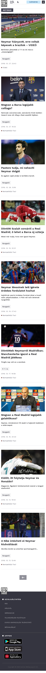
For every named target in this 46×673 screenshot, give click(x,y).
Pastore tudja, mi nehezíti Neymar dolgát (17, 169)
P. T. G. (5, 369)
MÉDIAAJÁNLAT (10, 627)
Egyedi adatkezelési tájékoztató (18, 622)
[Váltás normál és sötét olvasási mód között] (18, 2)
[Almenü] (12, 2)
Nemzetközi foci (9, 131)
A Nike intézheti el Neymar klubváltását (18, 542)
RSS (6, 603)
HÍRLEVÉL (8, 608)
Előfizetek (33, 2)
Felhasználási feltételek (15, 618)
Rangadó (6, 59)
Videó (5, 67)
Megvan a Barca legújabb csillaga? (17, 106)
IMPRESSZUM (9, 613)
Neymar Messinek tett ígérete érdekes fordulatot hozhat (20, 289)
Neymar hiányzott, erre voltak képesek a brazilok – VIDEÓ (20, 43)
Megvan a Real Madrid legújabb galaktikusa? (21, 416)
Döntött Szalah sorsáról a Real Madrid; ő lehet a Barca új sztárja (22, 230)
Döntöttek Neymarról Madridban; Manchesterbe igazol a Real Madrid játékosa (22, 354)
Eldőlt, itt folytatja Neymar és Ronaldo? (20, 479)
